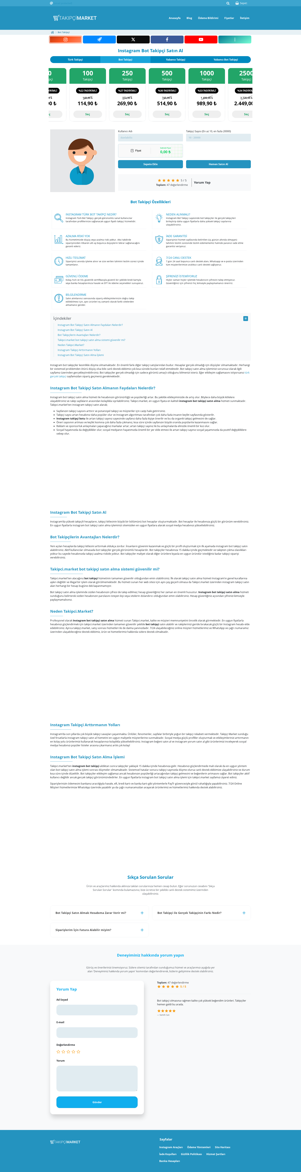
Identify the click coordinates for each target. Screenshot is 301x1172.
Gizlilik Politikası (191, 1154)
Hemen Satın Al (218, 164)
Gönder (97, 1102)
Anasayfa (175, 18)
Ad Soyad (62, 999)
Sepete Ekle (150, 164)
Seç (87, 114)
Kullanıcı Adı (125, 131)
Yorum (60, 1060)
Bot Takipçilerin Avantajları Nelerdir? (79, 335)
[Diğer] (234, 39)
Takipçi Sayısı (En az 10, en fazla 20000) (208, 131)
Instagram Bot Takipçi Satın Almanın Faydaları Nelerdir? (90, 325)
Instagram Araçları (171, 1147)
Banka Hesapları (169, 1161)
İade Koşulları (168, 1154)
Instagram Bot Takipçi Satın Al (75, 330)
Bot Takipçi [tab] (125, 59)
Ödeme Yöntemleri (199, 1147)
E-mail (60, 1022)
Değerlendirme (65, 1045)
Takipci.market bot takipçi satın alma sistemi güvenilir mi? (91, 340)
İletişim (244, 18)
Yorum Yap (202, 182)
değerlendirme (172, 185)
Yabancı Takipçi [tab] (175, 59)
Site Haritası (222, 1147)
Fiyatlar (229, 18)
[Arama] (227, 3)
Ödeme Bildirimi (208, 18)
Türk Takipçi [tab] (75, 59)
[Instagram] (65, 39)
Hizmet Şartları (215, 1154)
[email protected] (63, 3)
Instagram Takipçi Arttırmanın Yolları (79, 350)
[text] (79, 1052)
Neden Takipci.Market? (71, 345)
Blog (189, 18)
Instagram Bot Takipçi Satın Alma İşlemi (81, 355)
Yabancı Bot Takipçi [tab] (226, 59)
